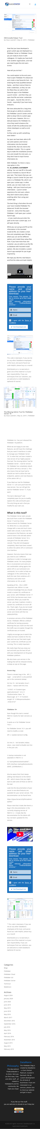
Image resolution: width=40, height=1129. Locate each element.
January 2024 (8, 999)
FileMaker (31, 40)
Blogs (6, 968)
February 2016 (9, 1036)
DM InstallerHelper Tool (13, 38)
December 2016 (9, 1021)
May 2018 (7, 1014)
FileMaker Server (9, 981)
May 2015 (7, 1046)
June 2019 (7, 1005)
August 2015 (8, 1043)
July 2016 (7, 1027)
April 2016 (7, 1033)
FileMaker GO (8, 977)
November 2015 (9, 1040)
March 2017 (8, 1017)
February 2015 (9, 1049)
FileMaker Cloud (9, 974)
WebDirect (7, 987)
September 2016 (9, 1024)
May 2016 (7, 1030)
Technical (7, 984)
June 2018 (7, 1011)
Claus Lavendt (11, 40)
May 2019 (7, 1008)
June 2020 (7, 1002)
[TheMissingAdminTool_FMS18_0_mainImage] (20, 919)
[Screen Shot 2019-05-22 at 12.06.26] (20, 355)
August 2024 (8, 995)
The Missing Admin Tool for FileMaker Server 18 (18, 413)
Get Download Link (19, 327)
